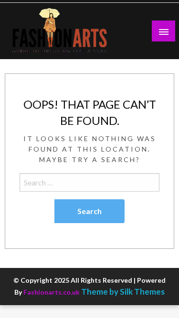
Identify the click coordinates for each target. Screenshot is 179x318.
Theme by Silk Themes (123, 292)
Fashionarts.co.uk (51, 292)
